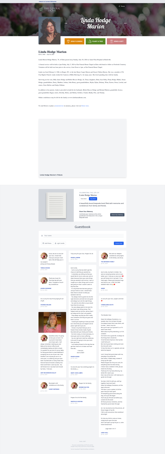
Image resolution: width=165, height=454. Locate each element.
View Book (83, 199)
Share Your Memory (117, 215)
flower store (85, 106)
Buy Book (93, 199)
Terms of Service (87, 446)
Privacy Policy (77, 446)
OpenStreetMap (84, 449)
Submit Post (118, 243)
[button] (52, 322)
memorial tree (59, 106)
